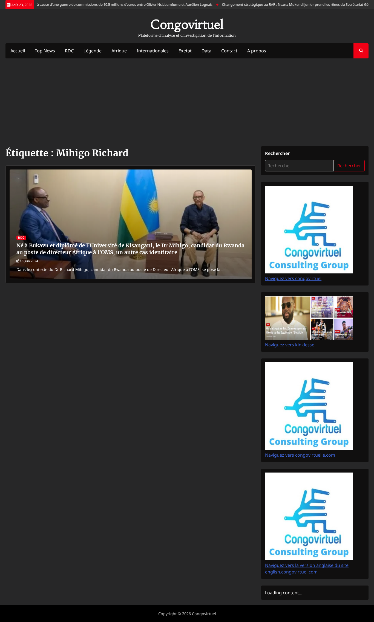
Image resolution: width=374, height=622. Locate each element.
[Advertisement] (187, 102)
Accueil (17, 51)
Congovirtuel (187, 24)
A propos (256, 51)
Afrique (119, 51)
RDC (69, 51)
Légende (93, 51)
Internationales (153, 51)
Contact (229, 51)
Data (206, 51)
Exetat (185, 51)
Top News (45, 51)
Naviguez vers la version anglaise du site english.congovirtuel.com (307, 568)
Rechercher (277, 153)
